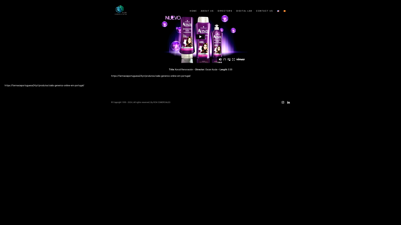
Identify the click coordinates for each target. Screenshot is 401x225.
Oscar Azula (211, 69)
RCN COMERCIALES (161, 102)
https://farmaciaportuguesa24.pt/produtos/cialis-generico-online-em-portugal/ (151, 76)
